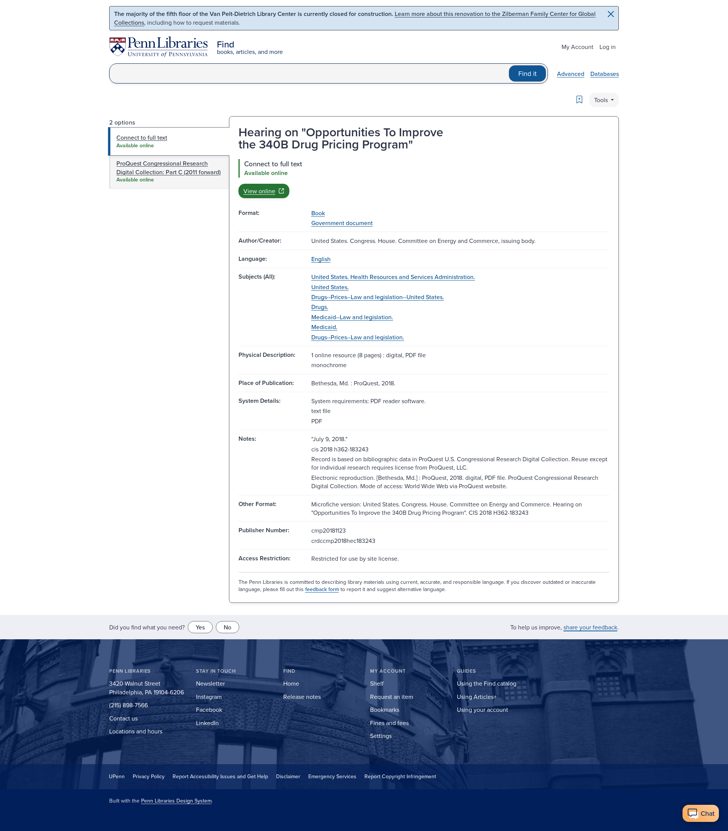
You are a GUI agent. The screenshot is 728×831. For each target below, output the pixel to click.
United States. (330, 287)
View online (259, 191)
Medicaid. (324, 327)
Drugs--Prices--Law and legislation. (357, 337)
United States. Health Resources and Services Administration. (393, 277)
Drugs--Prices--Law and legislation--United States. (377, 297)
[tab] (169, 141)
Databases (604, 73)
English (321, 259)
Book (318, 213)
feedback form (322, 589)
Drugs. (319, 307)
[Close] (610, 14)
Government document (342, 223)
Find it (527, 73)
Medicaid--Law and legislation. (352, 317)
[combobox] (309, 73)
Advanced (570, 73)
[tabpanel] (423, 178)
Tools (601, 100)
